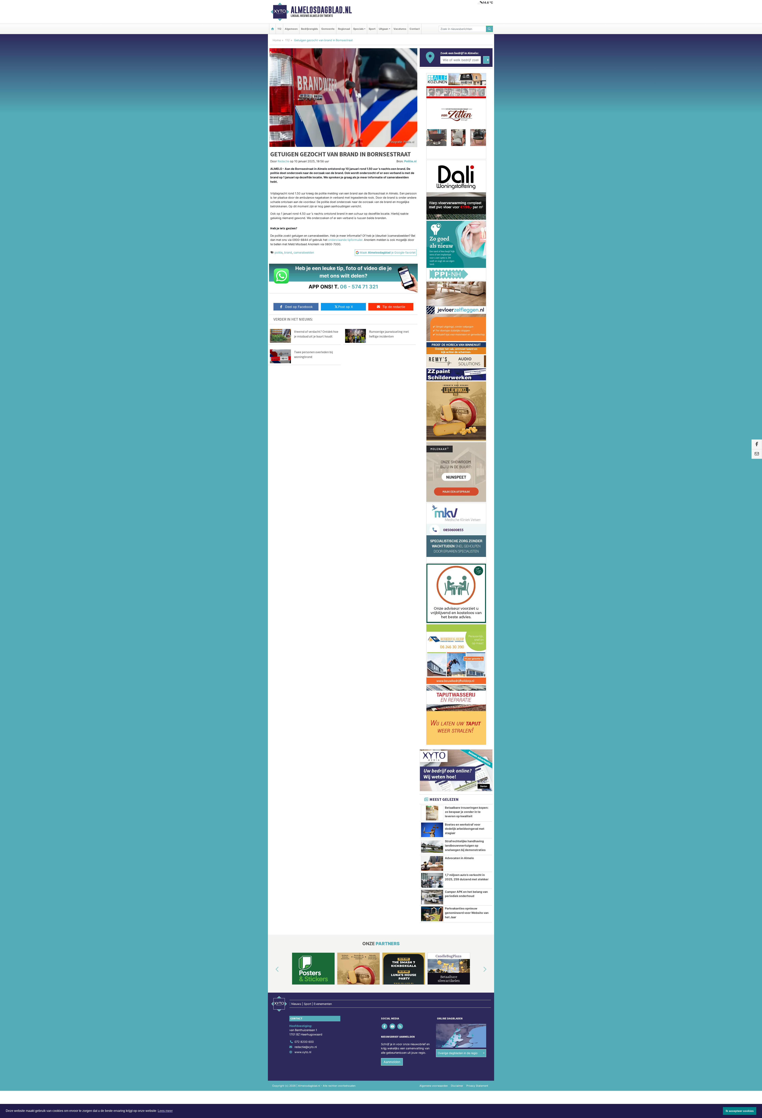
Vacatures (400, 28)
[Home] (272, 29)
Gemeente (328, 28)
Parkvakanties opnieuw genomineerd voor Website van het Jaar (467, 444)
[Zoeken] (489, 29)
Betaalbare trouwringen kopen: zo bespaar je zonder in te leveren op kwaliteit (466, 344)
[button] (272, 501)
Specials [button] (358, 28)
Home (277, 40)
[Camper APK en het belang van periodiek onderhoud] (432, 428)
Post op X (345, 307)
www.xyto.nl (302, 583)
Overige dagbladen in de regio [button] (458, 584)
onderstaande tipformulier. (345, 239)
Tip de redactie (393, 307)
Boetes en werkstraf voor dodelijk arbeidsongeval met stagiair (464, 360)
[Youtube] (392, 558)
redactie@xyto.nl (305, 578)
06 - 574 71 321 (359, 287)
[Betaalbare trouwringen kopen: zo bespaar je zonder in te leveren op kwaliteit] (432, 344)
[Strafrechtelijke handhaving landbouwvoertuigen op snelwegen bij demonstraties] (432, 378)
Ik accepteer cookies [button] (740, 1110)
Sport (372, 28)
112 (279, 28)
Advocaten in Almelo (459, 389)
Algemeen (291, 28)
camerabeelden (303, 252)
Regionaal (344, 28)
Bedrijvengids (309, 28)
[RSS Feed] (400, 558)
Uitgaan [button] (383, 28)
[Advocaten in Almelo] (432, 395)
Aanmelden (392, 593)
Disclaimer (457, 617)
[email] (757, 454)
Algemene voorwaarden (433, 617)
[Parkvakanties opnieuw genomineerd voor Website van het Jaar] (432, 445)
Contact (415, 28)
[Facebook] (385, 558)
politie (279, 252)
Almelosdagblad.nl (321, 9)
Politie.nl (410, 161)
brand (288, 252)
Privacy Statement (477, 617)
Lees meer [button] (165, 1110)
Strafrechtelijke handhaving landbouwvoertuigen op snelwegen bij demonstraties (465, 377)
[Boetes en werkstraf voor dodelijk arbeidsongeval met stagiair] (432, 361)
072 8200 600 (304, 573)
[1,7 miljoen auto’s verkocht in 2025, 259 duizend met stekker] (432, 412)
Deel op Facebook (299, 307)
